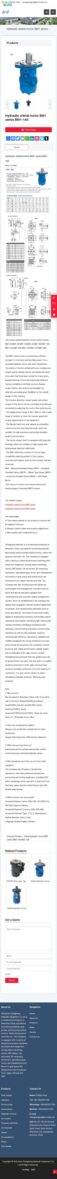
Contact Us (35, 1037)
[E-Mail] (10, 5)
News (32, 1027)
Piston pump (6, 1104)
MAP (33, 1169)
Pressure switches (9, 1123)
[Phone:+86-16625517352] (54, 315)
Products (34, 1023)
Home (32, 1013)
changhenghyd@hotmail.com (35, 2)
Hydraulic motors (8, 1114)
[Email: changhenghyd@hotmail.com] (54, 309)
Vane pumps (6, 1109)
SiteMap (25, 1169)
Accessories (6, 1128)
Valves (4, 1132)
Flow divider (6, 1146)
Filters (4, 1141)
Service (33, 1032)
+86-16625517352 (12, 2)
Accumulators (7, 1137)
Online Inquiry (30, 130)
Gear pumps (6, 1095)
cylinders (5, 1100)
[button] (28, 18)
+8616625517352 (47, 1104)
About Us (34, 1018)
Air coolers (6, 1118)
